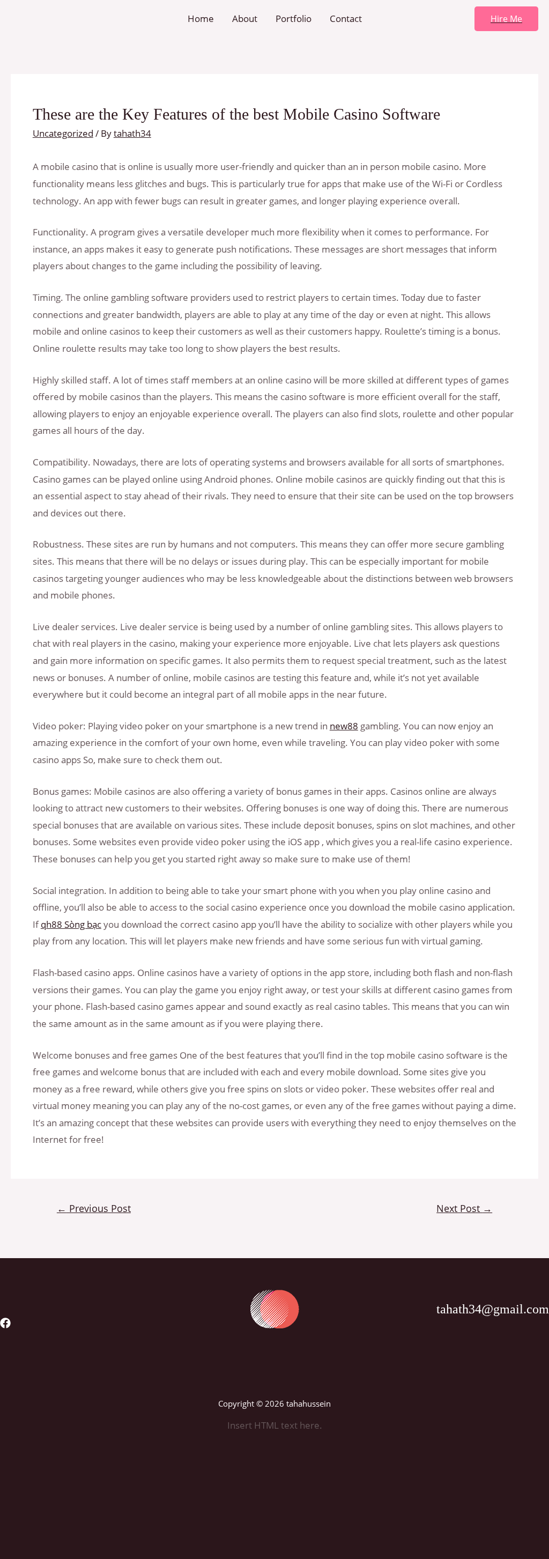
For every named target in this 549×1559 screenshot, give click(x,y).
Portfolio (293, 18)
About (244, 18)
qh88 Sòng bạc (71, 924)
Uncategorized (63, 133)
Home (201, 18)
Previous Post (94, 1208)
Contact (346, 18)
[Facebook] (5, 1323)
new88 (344, 726)
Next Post (464, 1208)
